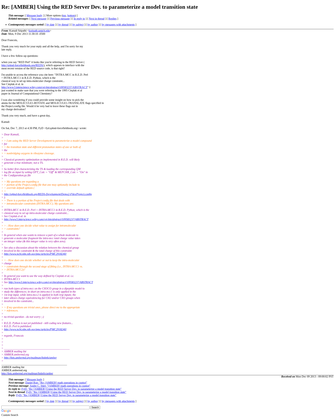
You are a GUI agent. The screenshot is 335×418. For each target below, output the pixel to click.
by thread (63, 24)
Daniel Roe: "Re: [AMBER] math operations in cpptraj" (56, 382)
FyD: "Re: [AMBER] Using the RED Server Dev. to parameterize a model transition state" (71, 388)
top (64, 15)
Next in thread (97, 18)
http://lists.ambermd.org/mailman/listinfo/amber (30, 357)
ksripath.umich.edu (39, 30)
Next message (38, 18)
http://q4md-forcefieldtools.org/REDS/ (22, 65)
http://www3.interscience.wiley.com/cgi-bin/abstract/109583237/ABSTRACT (44, 87)
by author (92, 24)
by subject (78, 24)
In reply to (79, 18)
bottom (71, 15)
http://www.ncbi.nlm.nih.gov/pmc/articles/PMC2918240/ (35, 253)
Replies (112, 18)
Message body (34, 15)
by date (50, 24)
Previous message (60, 18)
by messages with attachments (118, 24)
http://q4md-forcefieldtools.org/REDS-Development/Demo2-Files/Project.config (48, 194)
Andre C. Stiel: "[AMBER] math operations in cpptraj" (60, 385)
